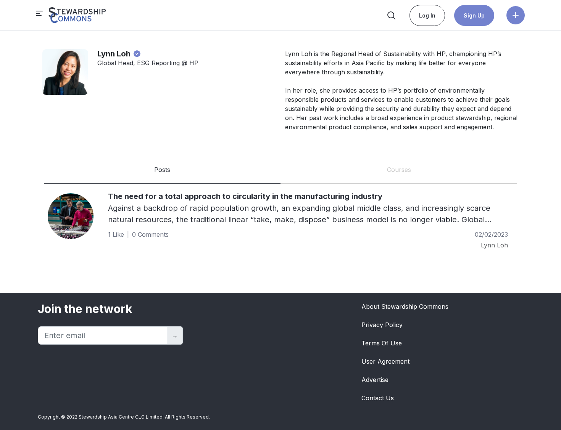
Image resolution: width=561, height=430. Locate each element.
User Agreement (385, 361)
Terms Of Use (381, 343)
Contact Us (377, 398)
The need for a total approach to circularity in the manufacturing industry (245, 196)
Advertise (375, 379)
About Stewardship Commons (404, 306)
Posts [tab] (162, 169)
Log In (427, 15)
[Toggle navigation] (71, 15)
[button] (515, 15)
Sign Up (474, 15)
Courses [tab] (399, 169)
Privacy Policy (382, 325)
